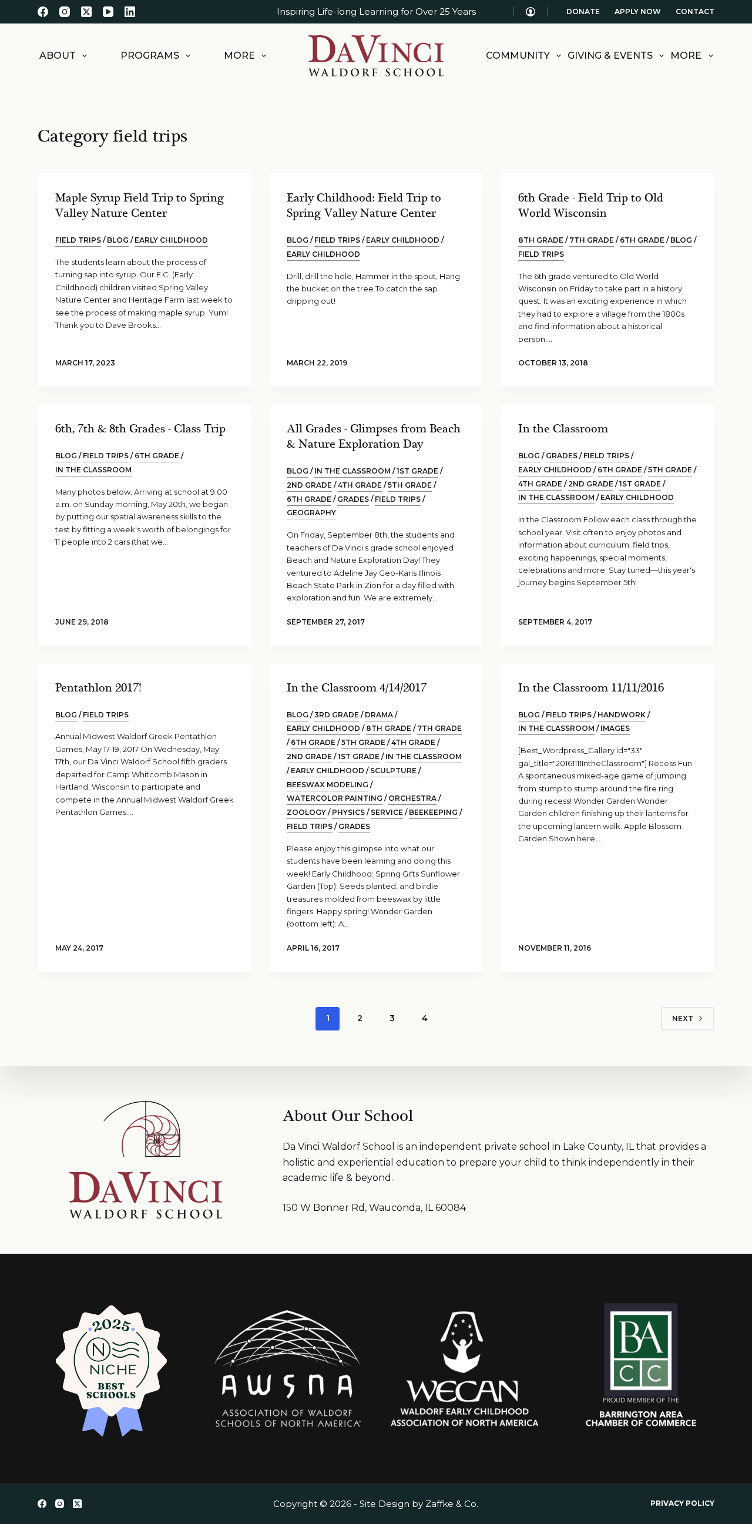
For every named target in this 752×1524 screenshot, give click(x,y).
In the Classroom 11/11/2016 (591, 688)
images (615, 728)
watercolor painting (334, 798)
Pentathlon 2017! (98, 688)
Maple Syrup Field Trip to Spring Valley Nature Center (139, 205)
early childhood (171, 240)
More (239, 55)
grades (353, 499)
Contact (695, 11)
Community (518, 55)
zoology (306, 812)
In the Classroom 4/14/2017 (357, 688)
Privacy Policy (682, 1503)
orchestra (412, 798)
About (57, 55)
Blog (118, 240)
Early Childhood (402, 240)
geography (311, 512)
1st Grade (417, 470)
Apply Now (638, 11)
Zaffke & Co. (451, 1503)
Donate (583, 11)
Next (682, 1018)
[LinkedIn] (130, 11)
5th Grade (410, 485)
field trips (78, 240)
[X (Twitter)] (86, 11)
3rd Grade (336, 714)
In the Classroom (563, 429)
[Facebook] (43, 11)
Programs (149, 55)
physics (348, 812)
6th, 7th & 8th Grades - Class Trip (140, 429)
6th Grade (642, 240)
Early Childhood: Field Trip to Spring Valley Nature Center (364, 205)
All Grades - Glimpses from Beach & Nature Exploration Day (374, 436)
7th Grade (591, 240)
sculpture (393, 770)
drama (379, 714)
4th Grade (360, 485)
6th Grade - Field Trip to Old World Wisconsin (590, 205)
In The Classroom (93, 469)
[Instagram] (64, 11)
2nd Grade (309, 485)
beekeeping (433, 812)
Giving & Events (610, 55)
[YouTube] (108, 11)
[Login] (530, 11)
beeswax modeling (327, 784)
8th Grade (540, 240)
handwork (621, 714)
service (387, 812)
